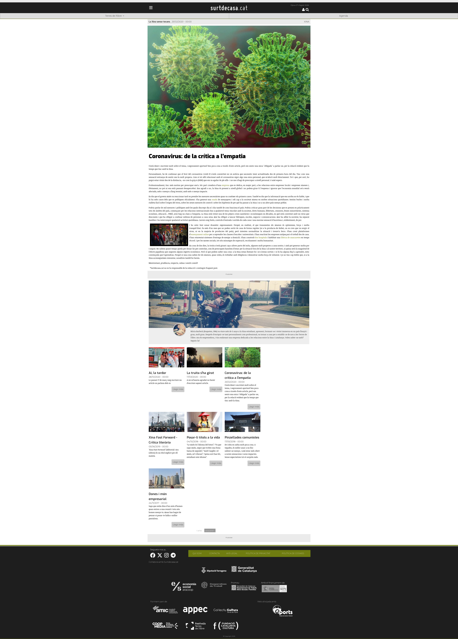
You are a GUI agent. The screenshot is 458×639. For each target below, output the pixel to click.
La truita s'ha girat (200, 373)
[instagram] (166, 556)
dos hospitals (261, 237)
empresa (225, 185)
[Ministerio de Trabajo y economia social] (274, 590)
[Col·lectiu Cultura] (226, 611)
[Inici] (229, 7)
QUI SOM (197, 553)
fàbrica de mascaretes (291, 237)
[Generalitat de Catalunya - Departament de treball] (244, 590)
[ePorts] (282, 611)
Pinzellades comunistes (242, 437)
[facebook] (152, 556)
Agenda (343, 16)
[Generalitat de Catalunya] (244, 571)
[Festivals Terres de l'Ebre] (195, 627)
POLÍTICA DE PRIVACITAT (258, 553)
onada (214, 199)
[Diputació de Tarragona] (214, 571)
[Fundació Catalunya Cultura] (226, 627)
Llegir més (178, 389)
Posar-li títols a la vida (203, 437)
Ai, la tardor (157, 373)
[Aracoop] (184, 587)
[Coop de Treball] (214, 587)
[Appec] (195, 611)
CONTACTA (214, 553)
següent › (210, 531)
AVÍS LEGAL (231, 553)
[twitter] (159, 556)
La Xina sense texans (159, 21)
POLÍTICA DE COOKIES (293, 553)
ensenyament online (200, 234)
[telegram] (173, 556)
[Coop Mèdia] (165, 627)
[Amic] (165, 611)
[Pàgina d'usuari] (303, 10)
